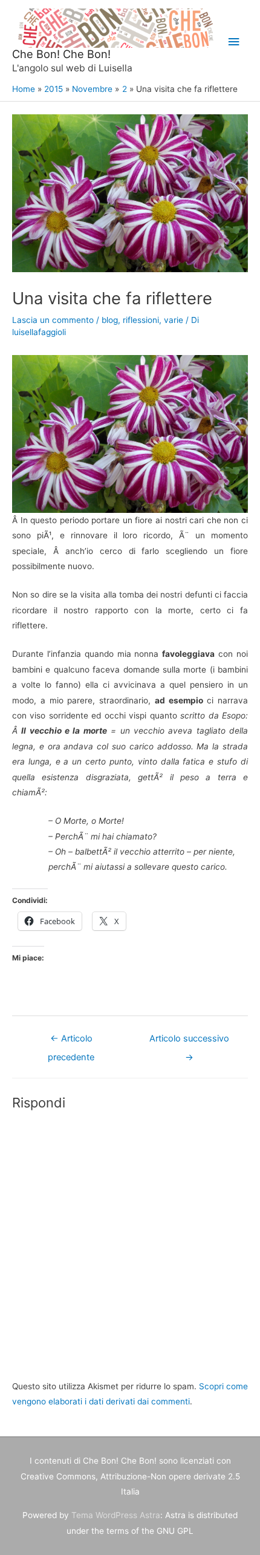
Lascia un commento (53, 320)
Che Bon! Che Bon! (61, 53)
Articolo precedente (71, 1041)
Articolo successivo (189, 1041)
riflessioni (141, 320)
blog (110, 320)
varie (173, 320)
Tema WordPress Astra (115, 1515)
